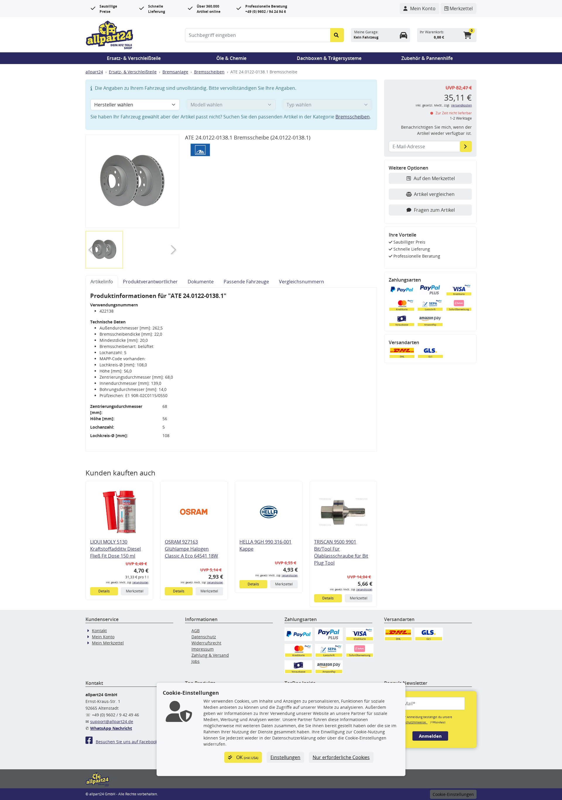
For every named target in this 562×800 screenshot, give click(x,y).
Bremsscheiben (209, 72)
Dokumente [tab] (201, 281)
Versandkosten (140, 582)
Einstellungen (285, 757)
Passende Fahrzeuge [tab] (246, 281)
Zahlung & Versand (210, 655)
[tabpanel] (231, 369)
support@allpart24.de (111, 721)
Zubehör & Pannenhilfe (427, 58)
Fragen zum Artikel (434, 210)
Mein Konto (103, 636)
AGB (195, 630)
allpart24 (94, 72)
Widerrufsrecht (206, 643)
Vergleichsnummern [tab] (301, 281)
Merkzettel (134, 591)
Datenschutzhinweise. (412, 722)
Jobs (195, 661)
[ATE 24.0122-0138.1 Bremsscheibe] (132, 181)
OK (246, 757)
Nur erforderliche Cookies (341, 757)
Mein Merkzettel (108, 643)
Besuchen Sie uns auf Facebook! (127, 741)
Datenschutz (203, 636)
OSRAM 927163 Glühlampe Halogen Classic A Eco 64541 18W (191, 549)
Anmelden (430, 736)
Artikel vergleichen (434, 194)
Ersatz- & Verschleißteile (134, 58)
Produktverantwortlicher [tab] (150, 281)
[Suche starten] (337, 35)
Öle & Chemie (231, 58)
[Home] (109, 34)
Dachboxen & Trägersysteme (329, 58)
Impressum (202, 649)
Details (104, 591)
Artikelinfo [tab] (101, 281)
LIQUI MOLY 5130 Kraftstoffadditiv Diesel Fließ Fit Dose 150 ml (115, 549)
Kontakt (99, 630)
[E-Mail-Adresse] (466, 146)
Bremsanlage (175, 72)
